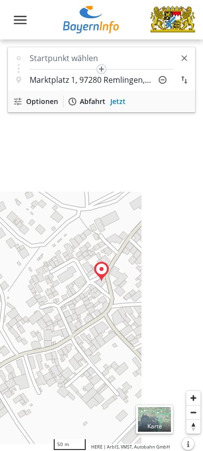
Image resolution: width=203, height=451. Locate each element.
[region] (101, 245)
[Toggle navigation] (20, 20)
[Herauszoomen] (193, 412)
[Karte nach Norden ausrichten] (193, 426)
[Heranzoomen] (193, 398)
